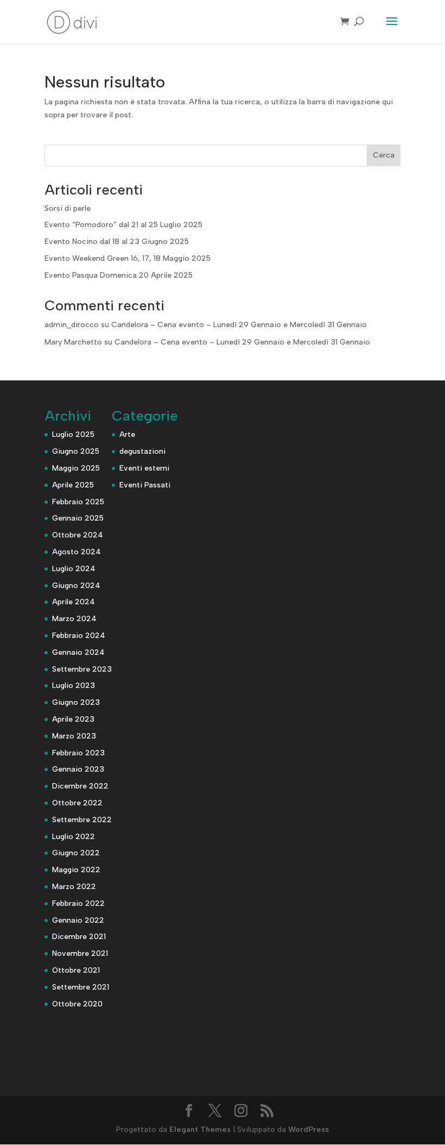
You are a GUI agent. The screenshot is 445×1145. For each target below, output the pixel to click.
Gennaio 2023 (78, 769)
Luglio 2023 (73, 685)
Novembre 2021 (80, 953)
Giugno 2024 (76, 585)
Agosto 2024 (76, 551)
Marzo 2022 (74, 886)
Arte (127, 434)
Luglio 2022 (73, 836)
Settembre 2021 (80, 987)
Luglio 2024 (74, 568)
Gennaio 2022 (78, 920)
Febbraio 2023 (78, 753)
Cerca (384, 155)
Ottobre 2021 (76, 970)
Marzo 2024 (74, 618)
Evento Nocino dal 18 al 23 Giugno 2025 (116, 241)
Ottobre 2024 (77, 535)
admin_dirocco (71, 324)
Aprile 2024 (73, 601)
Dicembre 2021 (79, 936)
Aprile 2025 (73, 485)
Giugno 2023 (76, 702)
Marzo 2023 (74, 736)
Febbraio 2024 (78, 635)
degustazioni (142, 451)
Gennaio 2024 (78, 652)
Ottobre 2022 (77, 803)
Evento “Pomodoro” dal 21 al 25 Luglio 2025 (123, 224)
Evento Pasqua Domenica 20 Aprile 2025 (118, 275)
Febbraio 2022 (78, 903)
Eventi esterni (144, 468)
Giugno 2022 (76, 853)
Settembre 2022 (82, 819)
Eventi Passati (144, 485)
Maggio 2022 (76, 869)
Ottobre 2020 (77, 1004)
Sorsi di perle (67, 208)
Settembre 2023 (82, 669)
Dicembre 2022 (80, 786)
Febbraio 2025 (78, 501)
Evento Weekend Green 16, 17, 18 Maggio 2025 (127, 258)
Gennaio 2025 (78, 518)
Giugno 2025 (75, 451)
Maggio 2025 (76, 468)
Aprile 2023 (73, 719)
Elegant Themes (200, 1129)
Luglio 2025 (73, 434)
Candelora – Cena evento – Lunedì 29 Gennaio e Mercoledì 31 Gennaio (239, 324)
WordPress (308, 1129)
